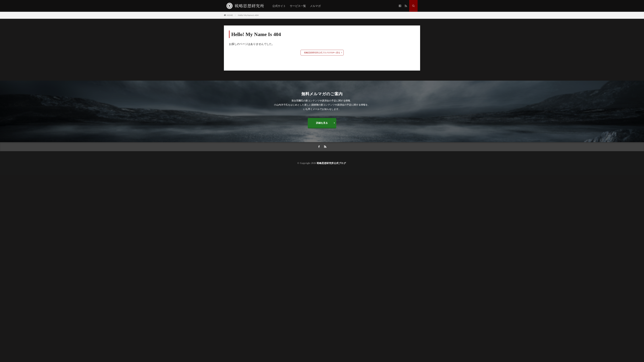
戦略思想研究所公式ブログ (331, 163)
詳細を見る (322, 122)
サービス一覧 (298, 6)
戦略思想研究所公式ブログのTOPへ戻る (322, 52)
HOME (230, 15)
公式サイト (279, 6)
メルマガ (315, 6)
